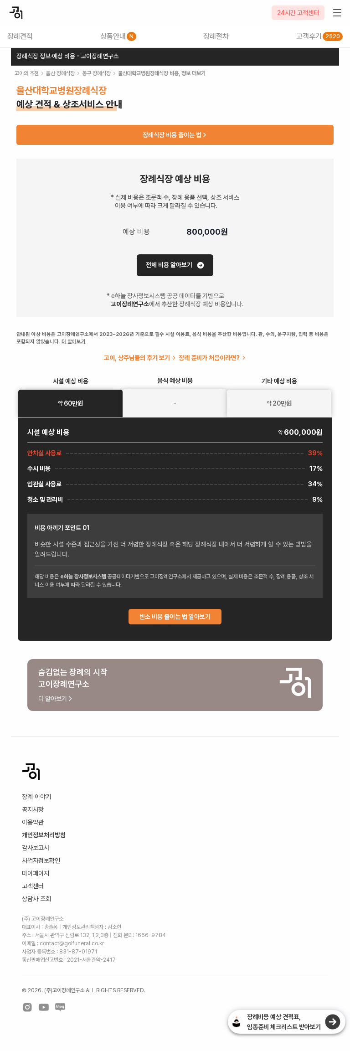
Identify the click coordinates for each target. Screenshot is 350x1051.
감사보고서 (35, 847)
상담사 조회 (36, 898)
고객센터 (33, 886)
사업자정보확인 (41, 860)
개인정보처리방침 (44, 835)
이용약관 (33, 822)
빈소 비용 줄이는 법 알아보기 (175, 616)
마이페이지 (35, 873)
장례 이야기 (36, 796)
